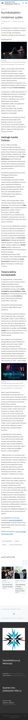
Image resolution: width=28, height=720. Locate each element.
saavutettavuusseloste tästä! (16, 673)
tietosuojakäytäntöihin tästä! (18, 675)
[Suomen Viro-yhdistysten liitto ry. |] (2, 3)
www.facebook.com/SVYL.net (10, 704)
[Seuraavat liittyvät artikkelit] (25, 562)
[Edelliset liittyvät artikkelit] (21, 562)
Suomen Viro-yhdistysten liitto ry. (14, 715)
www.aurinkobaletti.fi (16, 520)
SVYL (9, 21)
